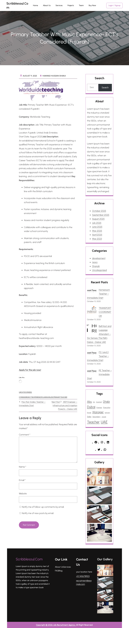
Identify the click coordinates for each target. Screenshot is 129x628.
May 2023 (97, 238)
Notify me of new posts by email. (38, 513)
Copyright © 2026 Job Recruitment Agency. (56, 625)
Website (23, 493)
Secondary (96, 417)
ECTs (31, 397)
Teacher (63, 397)
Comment (24, 434)
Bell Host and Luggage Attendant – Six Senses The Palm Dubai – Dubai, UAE (99, 334)
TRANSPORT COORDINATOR (105, 312)
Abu (89, 401)
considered (24, 397)
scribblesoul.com (29, 559)
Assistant (99, 402)
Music (51, 397)
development (98, 258)
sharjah (104, 417)
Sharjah (96, 266)
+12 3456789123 (83, 576)
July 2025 (96, 222)
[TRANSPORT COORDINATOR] (91, 310)
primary (57, 397)
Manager (98, 412)
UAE (104, 422)
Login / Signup (114, 5)
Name (22, 466)
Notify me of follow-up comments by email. (43, 507)
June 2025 (97, 226)
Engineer (99, 407)
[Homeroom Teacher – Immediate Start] (91, 291)
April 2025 (97, 234)
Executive (106, 407)
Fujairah (45, 397)
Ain (94, 402)
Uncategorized (25, 392)
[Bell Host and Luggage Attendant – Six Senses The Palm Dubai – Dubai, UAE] (91, 329)
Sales (89, 417)
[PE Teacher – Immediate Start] (91, 372)
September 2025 (100, 215)
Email (22, 480)
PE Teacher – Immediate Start (99, 374)
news (95, 262)
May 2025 (97, 230)
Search (105, 87)
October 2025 (99, 211)
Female (89, 412)
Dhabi (106, 401)
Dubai (91, 407)
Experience (37, 397)
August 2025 (98, 218)
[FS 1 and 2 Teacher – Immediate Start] (91, 353)
